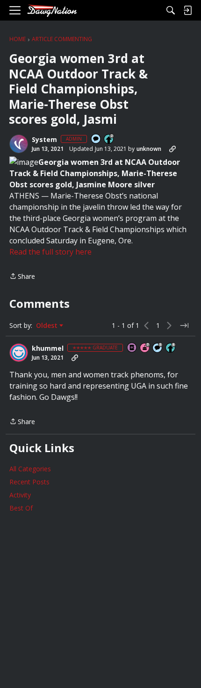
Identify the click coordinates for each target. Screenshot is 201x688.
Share (22, 277)
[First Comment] (96, 139)
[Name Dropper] (132, 348)
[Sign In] (187, 10)
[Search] (170, 10)
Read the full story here (50, 252)
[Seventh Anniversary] (145, 348)
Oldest (47, 325)
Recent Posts (29, 481)
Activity (20, 494)
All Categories (30, 468)
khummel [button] (48, 348)
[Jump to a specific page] (184, 325)
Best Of (21, 508)
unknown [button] (148, 149)
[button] (18, 144)
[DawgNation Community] (52, 10)
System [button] (44, 139)
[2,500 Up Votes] (171, 348)
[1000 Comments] (158, 348)
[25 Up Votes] (109, 139)
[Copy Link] (172, 149)
